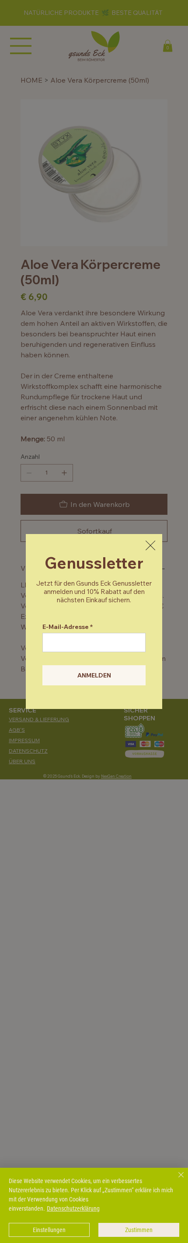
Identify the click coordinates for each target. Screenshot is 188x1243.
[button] (150, 546)
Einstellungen (49, 1229)
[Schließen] (175, 1180)
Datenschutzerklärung (73, 1208)
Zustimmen (139, 1229)
